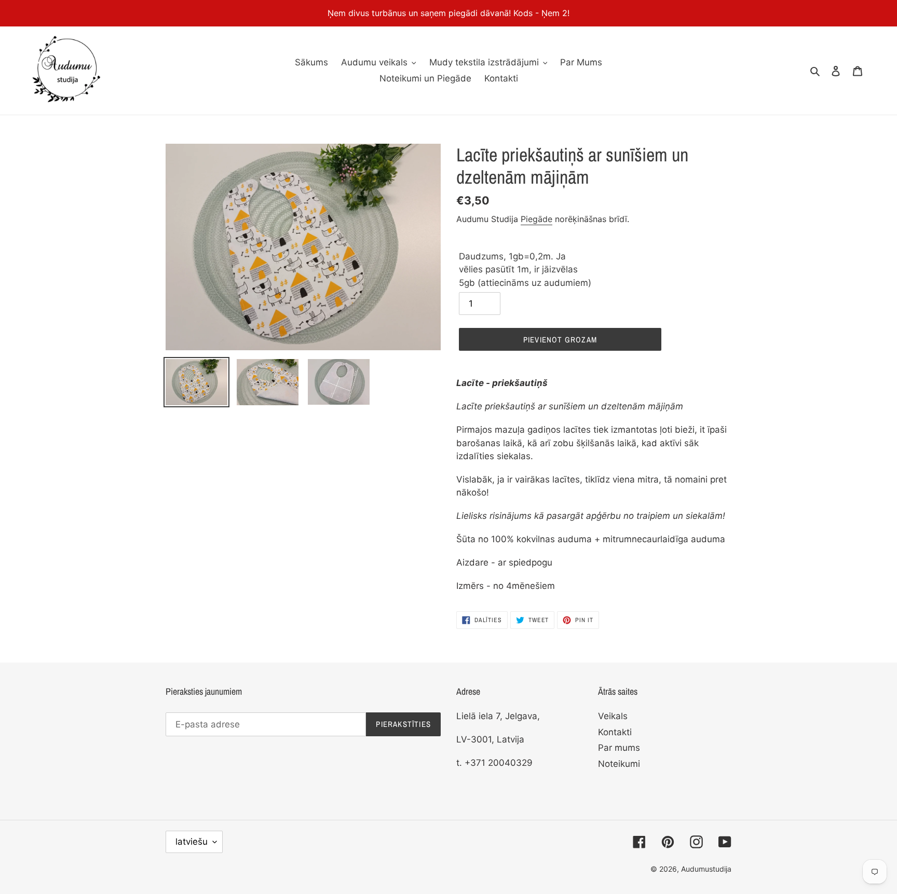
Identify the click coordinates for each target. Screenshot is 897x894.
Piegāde (536, 219)
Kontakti (615, 732)
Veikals (613, 716)
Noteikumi (619, 764)
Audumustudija (706, 868)
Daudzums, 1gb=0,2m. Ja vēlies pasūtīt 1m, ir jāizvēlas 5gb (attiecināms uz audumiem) (525, 269)
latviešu (191, 841)
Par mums (619, 747)
